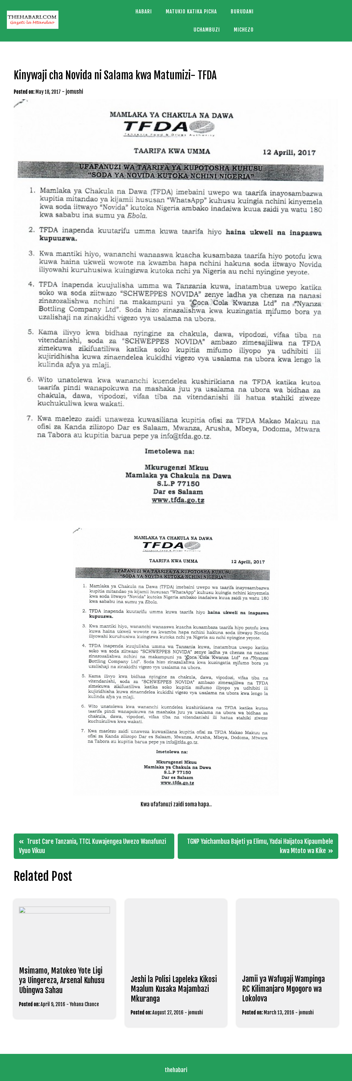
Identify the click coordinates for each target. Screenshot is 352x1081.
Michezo (244, 29)
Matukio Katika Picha (191, 11)
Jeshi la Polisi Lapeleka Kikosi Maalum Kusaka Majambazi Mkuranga (174, 989)
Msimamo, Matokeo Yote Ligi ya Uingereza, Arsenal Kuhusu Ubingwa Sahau (61, 980)
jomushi (74, 91)
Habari (143, 11)
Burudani (242, 11)
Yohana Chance (84, 1004)
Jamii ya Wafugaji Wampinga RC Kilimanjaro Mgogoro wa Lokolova (283, 988)
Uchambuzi (207, 29)
